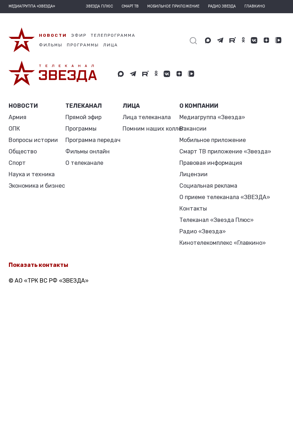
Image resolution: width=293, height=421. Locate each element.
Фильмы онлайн (87, 151)
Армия (17, 117)
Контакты (193, 208)
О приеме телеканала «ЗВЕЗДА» (224, 197)
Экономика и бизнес (37, 185)
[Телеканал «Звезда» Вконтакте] (254, 40)
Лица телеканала (147, 117)
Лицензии (193, 174)
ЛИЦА (131, 105)
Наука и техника (32, 174)
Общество (23, 151)
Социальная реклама (208, 185)
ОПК (14, 128)
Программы (80, 128)
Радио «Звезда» (202, 231)
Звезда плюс (99, 6)
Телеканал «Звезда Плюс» (216, 220)
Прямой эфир (83, 117)
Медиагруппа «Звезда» (212, 117)
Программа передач (92, 140)
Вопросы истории (33, 140)
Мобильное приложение (173, 6)
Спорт (17, 162)
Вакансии (193, 128)
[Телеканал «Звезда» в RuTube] (232, 40)
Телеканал (83, 105)
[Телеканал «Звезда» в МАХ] (208, 40)
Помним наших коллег (153, 128)
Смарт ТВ (130, 6)
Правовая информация (210, 162)
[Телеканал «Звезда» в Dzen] (266, 40)
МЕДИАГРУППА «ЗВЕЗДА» (32, 6)
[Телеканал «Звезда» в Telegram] (220, 40)
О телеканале (84, 162)
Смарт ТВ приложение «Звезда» (225, 151)
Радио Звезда (222, 6)
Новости (23, 105)
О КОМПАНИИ (198, 105)
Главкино (254, 6)
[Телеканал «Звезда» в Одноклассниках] (243, 40)
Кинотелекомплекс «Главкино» (222, 242)
